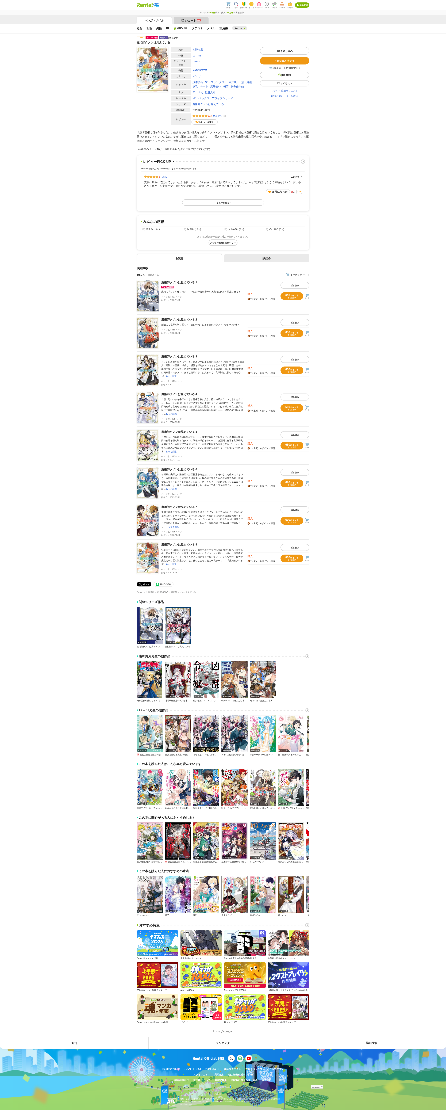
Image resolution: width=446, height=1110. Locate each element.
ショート (193, 20)
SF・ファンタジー (216, 82)
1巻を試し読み (285, 51)
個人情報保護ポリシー (240, 1074)
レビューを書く (206, 122)
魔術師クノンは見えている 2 (179, 319)
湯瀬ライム (255, 915)
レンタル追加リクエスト (284, 90)
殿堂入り (210, 92)
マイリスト (286, 83)
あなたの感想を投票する (221, 242)
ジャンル (238, 28)
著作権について (201, 1080)
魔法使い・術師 (219, 86)
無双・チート (200, 86)
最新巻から (153, 275)
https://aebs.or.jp (186, 1104)
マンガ (196, 76)
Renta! (140, 591)
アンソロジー (143, 915)
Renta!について (171, 1069)
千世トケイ (226, 915)
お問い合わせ (212, 1069)
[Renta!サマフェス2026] (156, 5)
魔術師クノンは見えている (208, 104)
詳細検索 (371, 1043)
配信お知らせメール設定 (284, 96)
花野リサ (197, 915)
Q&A (198, 1069)
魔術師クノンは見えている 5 (179, 432)
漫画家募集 (220, 1080)
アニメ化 (198, 92)
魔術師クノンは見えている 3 (179, 356)
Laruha (196, 61)
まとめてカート (298, 274)
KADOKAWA (200, 70)
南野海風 (198, 49)
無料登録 (303, 5)
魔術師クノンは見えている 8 (179, 544)
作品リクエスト (232, 1069)
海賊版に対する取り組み (244, 1080)
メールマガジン (275, 1069)
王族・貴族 (245, 82)
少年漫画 (198, 82)
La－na (197, 55)
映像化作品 (237, 86)
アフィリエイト (201, 1074)
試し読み (295, 285)
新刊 (74, 1043)
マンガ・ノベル (154, 20)
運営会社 (267, 1080)
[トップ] (145, 5)
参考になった (280, 191)
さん (165, 176)
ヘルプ (187, 1069)
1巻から (141, 275)
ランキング (223, 1043)
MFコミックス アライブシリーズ (213, 98)
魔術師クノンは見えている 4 (179, 394)
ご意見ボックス (253, 1069)
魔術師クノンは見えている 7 (179, 507)
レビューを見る (221, 202)
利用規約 (219, 1074)
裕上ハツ (282, 915)
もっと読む (171, 376)
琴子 (167, 915)
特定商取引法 (181, 1080)
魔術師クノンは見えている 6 (179, 469)
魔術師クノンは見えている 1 (179, 282)
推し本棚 (286, 75)
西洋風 (233, 82)
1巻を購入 (284, 60)
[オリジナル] (180, 28)
